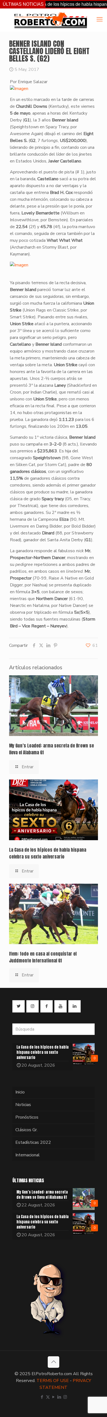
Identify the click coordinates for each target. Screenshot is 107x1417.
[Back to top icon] (53, 1362)
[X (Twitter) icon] (48, 1397)
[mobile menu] (99, 19)
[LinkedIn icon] (59, 1397)
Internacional (27, 1155)
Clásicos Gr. (26, 1130)
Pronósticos (26, 1117)
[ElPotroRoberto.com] (50, 20)
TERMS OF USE (52, 1381)
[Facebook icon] (42, 1397)
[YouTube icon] (54, 1397)
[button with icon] (18, 1006)
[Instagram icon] (65, 1397)
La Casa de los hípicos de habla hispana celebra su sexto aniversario (47, 853)
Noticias (23, 1105)
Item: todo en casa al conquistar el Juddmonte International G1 (43, 957)
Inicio (20, 1092)
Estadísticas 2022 (33, 1142)
